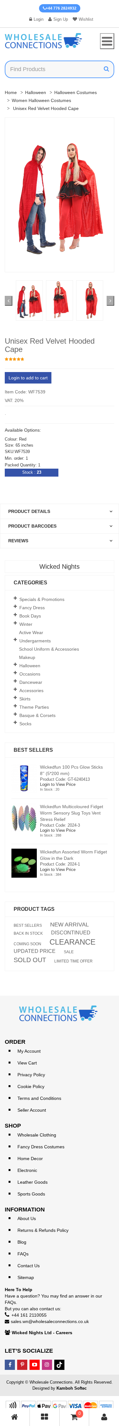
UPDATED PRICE (35, 951)
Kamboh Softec (71, 1388)
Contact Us (28, 1265)
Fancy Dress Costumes (40, 1146)
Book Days (30, 615)
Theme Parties (34, 707)
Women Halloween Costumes (41, 100)
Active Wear (31, 632)
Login (38, 19)
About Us (26, 1218)
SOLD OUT (30, 960)
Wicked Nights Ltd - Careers (42, 1332)
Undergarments (35, 640)
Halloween (35, 92)
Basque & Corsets (37, 715)
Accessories (31, 690)
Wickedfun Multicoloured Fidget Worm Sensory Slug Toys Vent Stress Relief (71, 813)
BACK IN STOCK (28, 933)
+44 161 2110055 (29, 1315)
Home (11, 92)
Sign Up (60, 19)
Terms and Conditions (39, 1098)
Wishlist (86, 19)
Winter (25, 624)
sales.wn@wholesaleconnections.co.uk (50, 1321)
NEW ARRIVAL (69, 924)
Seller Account (31, 1110)
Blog (21, 1242)
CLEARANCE (73, 942)
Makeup (27, 657)
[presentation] (8, 301)
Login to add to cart (28, 377)
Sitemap (25, 1277)
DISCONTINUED (70, 932)
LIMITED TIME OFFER (73, 961)
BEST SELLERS (28, 925)
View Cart (27, 1062)
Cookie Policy (30, 1086)
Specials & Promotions (41, 599)
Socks (25, 723)
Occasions (29, 673)
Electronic (27, 1170)
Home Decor (30, 1158)
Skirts (24, 698)
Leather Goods (32, 1182)
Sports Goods (31, 1193)
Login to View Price (58, 784)
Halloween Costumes (75, 92)
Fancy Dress (32, 607)
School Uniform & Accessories (49, 649)
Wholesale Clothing (36, 1134)
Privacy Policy (31, 1074)
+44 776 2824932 (61, 8)
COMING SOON (27, 944)
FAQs (23, 1253)
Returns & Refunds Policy (43, 1230)
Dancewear (30, 682)
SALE (69, 952)
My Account (29, 1051)
